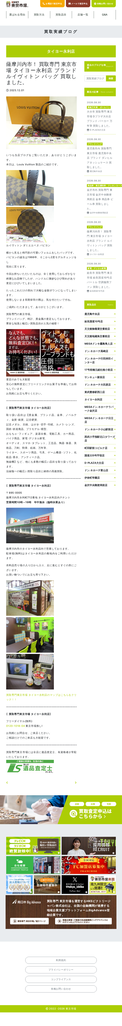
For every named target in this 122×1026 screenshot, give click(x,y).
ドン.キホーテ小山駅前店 (99, 429)
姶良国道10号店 (94, 321)
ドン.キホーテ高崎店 (96, 351)
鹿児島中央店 (92, 313)
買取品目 (61, 14)
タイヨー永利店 (93, 399)
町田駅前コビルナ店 (96, 448)
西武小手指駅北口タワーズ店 (100, 438)
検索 (111, 78)
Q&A (105, 14)
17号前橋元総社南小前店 (99, 369)
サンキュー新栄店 (95, 377)
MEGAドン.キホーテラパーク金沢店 (99, 408)
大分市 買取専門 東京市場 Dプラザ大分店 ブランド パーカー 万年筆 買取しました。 (100, 116)
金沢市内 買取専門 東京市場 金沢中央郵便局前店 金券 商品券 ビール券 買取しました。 (100, 196)
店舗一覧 (83, 14)
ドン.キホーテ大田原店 (98, 384)
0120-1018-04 (15, 725)
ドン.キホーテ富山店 (96, 470)
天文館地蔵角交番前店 (97, 336)
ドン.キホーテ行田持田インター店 (99, 360)
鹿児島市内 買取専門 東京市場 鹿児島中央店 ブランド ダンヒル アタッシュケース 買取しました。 (100, 155)
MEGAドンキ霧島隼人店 (99, 343)
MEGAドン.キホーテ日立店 (99, 420)
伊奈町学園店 (92, 477)
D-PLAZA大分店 (94, 462)
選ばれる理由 (17, 14)
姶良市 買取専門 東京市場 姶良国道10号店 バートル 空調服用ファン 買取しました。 (100, 277)
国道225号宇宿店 (95, 455)
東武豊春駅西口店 (95, 392)
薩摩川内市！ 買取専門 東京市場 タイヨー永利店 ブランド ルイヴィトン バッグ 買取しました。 (100, 237)
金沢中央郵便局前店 (96, 485)
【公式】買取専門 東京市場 (17, 4)
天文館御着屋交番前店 (97, 328)
